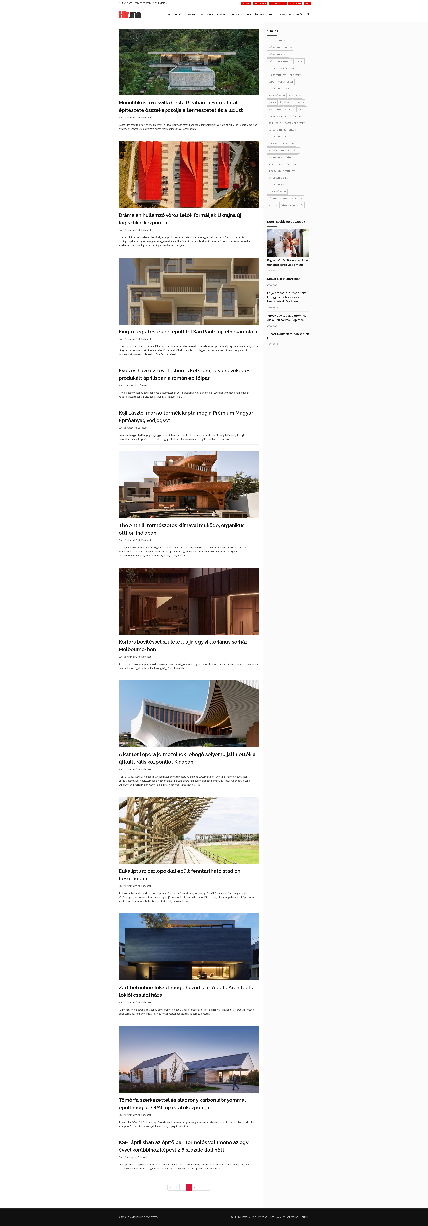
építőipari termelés (292, 205)
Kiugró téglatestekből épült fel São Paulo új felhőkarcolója (188, 332)
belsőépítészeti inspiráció (284, 150)
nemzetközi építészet (281, 82)
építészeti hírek (278, 136)
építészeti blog (277, 184)
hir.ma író (132, 117)
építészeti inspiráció (280, 61)
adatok (273, 205)
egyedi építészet (278, 40)
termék (302, 109)
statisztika (275, 109)
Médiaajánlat (277, 1217)
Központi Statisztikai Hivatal (286, 198)
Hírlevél (304, 1217)
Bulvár (221, 14)
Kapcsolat (292, 1217)
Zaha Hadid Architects (281, 143)
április (272, 102)
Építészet (146, 117)
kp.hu (272, 68)
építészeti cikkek (278, 178)
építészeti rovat (278, 54)
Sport (281, 14)
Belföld (179, 14)
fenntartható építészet (282, 157)
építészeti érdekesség (281, 88)
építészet (295, 75)
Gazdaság (207, 14)
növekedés (295, 95)
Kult (272, 14)
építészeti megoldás (280, 47)
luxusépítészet (287, 68)
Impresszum (244, 1217)
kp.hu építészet (277, 191)
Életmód (260, 14)
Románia (299, 102)
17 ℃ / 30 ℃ (126, 3)
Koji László (275, 123)
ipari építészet (277, 95)
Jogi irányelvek (260, 1217)
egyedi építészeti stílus (282, 130)
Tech (248, 14)
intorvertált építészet (282, 171)
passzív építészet (295, 123)
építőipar (285, 102)
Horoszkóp (296, 14)
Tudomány (235, 14)
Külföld (192, 14)
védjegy (289, 109)
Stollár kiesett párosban (283, 278)
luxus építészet (277, 75)
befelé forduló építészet (283, 164)
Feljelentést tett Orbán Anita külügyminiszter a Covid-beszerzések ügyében (287, 297)
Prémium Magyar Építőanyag (285, 116)
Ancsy (130, 385)
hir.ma (299, 61)
